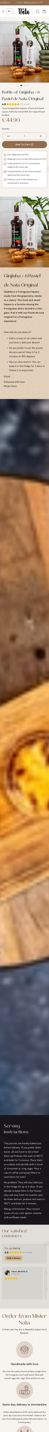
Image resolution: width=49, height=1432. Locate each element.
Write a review (13, 1258)
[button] (3, 11)
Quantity (5, 129)
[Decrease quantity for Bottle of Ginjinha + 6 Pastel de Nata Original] (6, 136)
